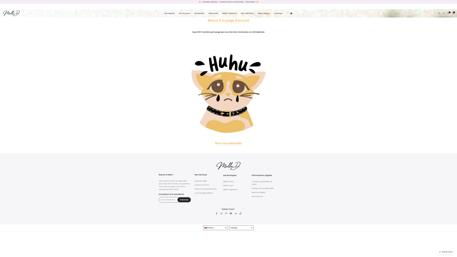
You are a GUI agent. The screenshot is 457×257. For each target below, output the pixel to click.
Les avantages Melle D (204, 193)
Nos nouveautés (228, 143)
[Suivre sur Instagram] (221, 213)
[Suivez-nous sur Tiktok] (240, 213)
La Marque (278, 13)
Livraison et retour (202, 185)
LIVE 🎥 (289, 13)
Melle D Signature (229, 13)
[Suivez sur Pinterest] (226, 213)
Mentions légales (259, 192)
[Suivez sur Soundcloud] (235, 213)
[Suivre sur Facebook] (216, 213)
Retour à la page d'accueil (228, 20)
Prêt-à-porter (184, 13)
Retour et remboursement (206, 189)
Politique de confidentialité (263, 188)
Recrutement (257, 196)
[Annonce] (228, 2)
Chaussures (213, 13)
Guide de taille (200, 181)
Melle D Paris (228, 181)
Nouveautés (170, 13)
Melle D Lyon (228, 185)
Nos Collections (247, 13)
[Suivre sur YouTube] (231, 213)
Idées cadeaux (264, 13)
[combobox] (215, 227)
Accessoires (199, 13)
